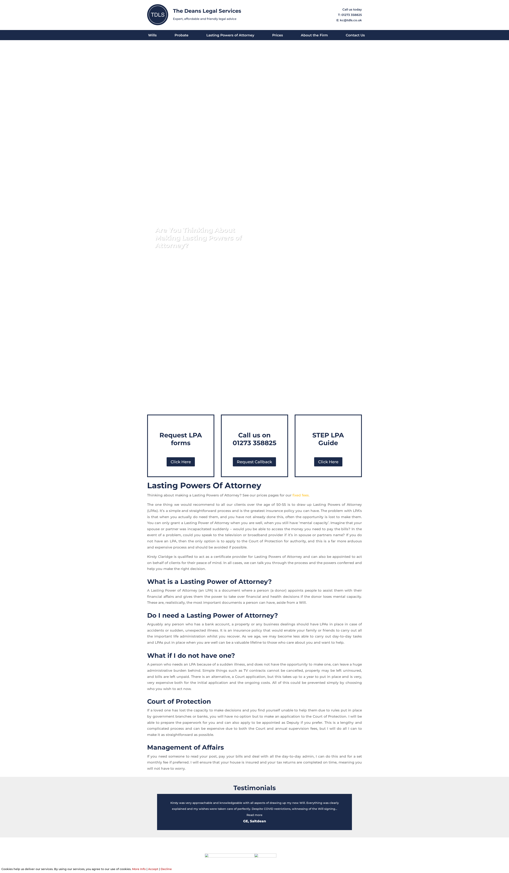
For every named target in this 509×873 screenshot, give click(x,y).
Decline (166, 869)
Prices (277, 35)
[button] (254, 815)
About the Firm (314, 35)
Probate (181, 35)
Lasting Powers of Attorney (230, 35)
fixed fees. (301, 495)
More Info (139, 869)
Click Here (181, 461)
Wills (152, 35)
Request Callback (254, 461)
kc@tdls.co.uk (351, 20)
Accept (153, 869)
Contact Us (355, 35)
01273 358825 (351, 15)
